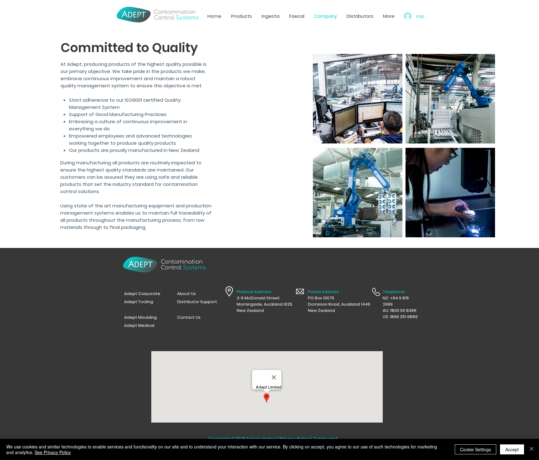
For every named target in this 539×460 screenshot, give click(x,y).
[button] (270, 16)
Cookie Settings (475, 449)
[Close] (531, 449)
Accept (512, 449)
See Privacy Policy (53, 452)
